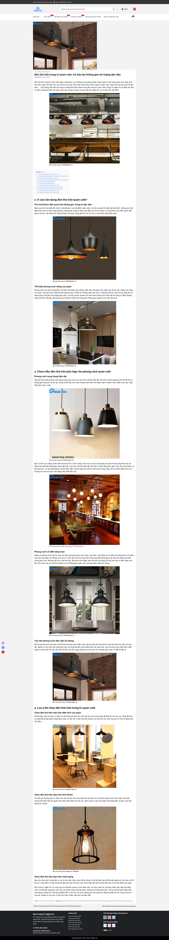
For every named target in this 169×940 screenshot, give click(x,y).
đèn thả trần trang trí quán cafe (124, 901)
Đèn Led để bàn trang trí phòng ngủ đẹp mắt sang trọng (118, 906)
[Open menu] (134, 9)
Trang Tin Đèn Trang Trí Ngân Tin (42, 72)
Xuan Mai (47, 77)
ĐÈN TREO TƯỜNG (77, 16)
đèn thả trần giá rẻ (85, 901)
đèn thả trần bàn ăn (73, 901)
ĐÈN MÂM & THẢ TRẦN (61, 16)
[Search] (114, 9)
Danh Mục (36, 16)
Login (125, 9)
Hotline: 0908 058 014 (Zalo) (63, 2)
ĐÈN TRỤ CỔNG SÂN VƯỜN (111, 16)
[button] (133, 17)
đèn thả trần (64, 901)
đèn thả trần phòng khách (107, 901)
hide (44, 172)
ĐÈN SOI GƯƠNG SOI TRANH (93, 16)
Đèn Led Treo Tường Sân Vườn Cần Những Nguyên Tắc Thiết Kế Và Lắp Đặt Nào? (58, 906)
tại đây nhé (86, 895)
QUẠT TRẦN (47, 16)
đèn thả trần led (95, 901)
